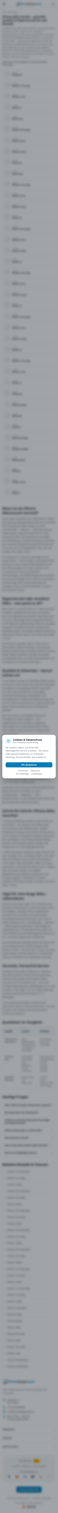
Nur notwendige (22, 774)
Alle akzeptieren (29, 764)
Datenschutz (23, 771)
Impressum (35, 771)
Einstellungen (36, 774)
